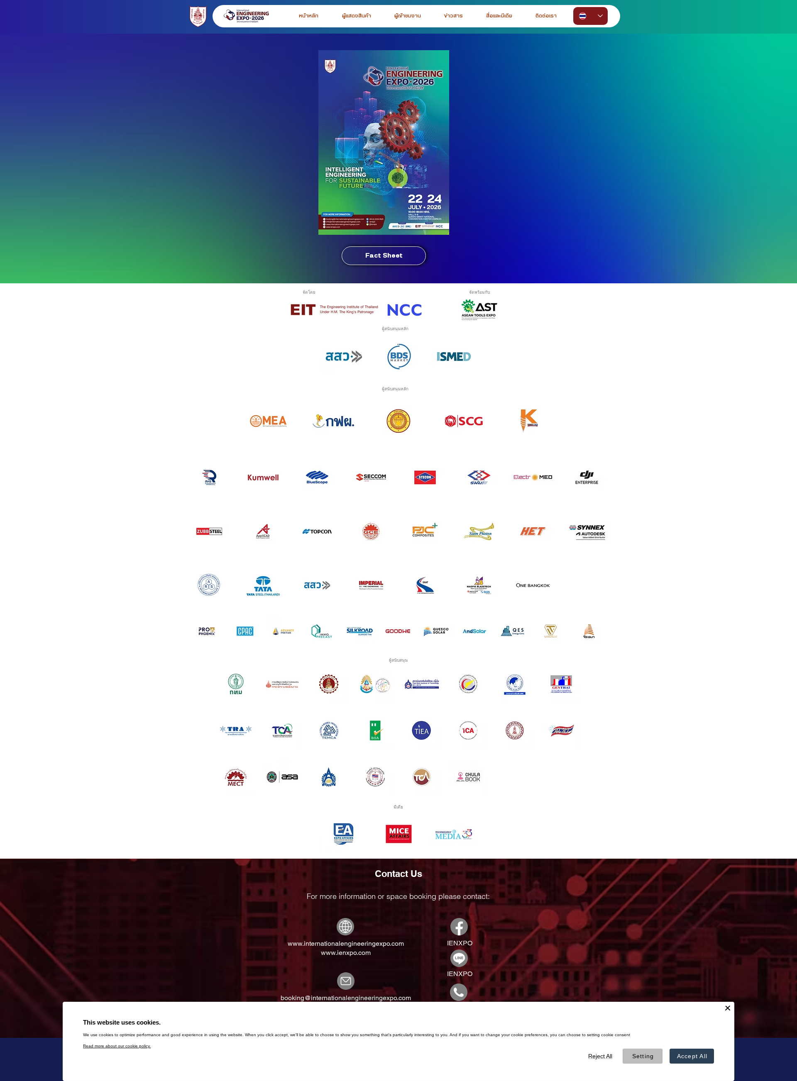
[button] (408, 16)
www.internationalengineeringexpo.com (346, 943)
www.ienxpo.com (346, 953)
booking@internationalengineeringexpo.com (346, 998)
